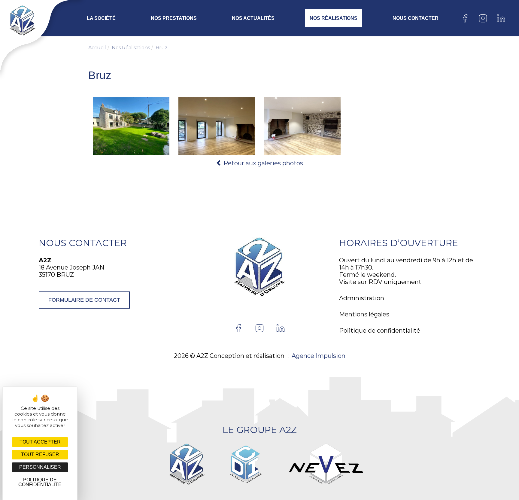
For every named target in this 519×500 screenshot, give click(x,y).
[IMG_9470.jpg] (131, 126)
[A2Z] (18, 20)
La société (101, 18)
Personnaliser (40, 467)
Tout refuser (40, 454)
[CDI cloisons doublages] (246, 464)
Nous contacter (416, 18)
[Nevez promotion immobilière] (326, 464)
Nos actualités (253, 18)
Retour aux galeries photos (262, 163)
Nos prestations (174, 18)
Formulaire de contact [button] (84, 300)
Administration (361, 298)
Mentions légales (364, 314)
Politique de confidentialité (379, 330)
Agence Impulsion (318, 355)
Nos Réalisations (333, 18)
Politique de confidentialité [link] (40, 482)
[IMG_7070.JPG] (302, 126)
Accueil (97, 47)
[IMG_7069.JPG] (216, 126)
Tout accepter (40, 441)
